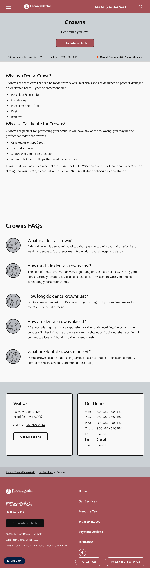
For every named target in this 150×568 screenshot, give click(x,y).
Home (83, 491)
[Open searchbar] (141, 7)
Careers (49, 545)
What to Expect (89, 521)
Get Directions (30, 436)
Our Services (88, 501)
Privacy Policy (13, 545)
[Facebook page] (82, 552)
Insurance (86, 542)
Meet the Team (89, 511)
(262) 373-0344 (69, 57)
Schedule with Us (75, 43)
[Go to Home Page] (37, 6)
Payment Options (91, 531)
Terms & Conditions (33, 545)
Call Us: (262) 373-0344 (110, 6)
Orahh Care (61, 545)
